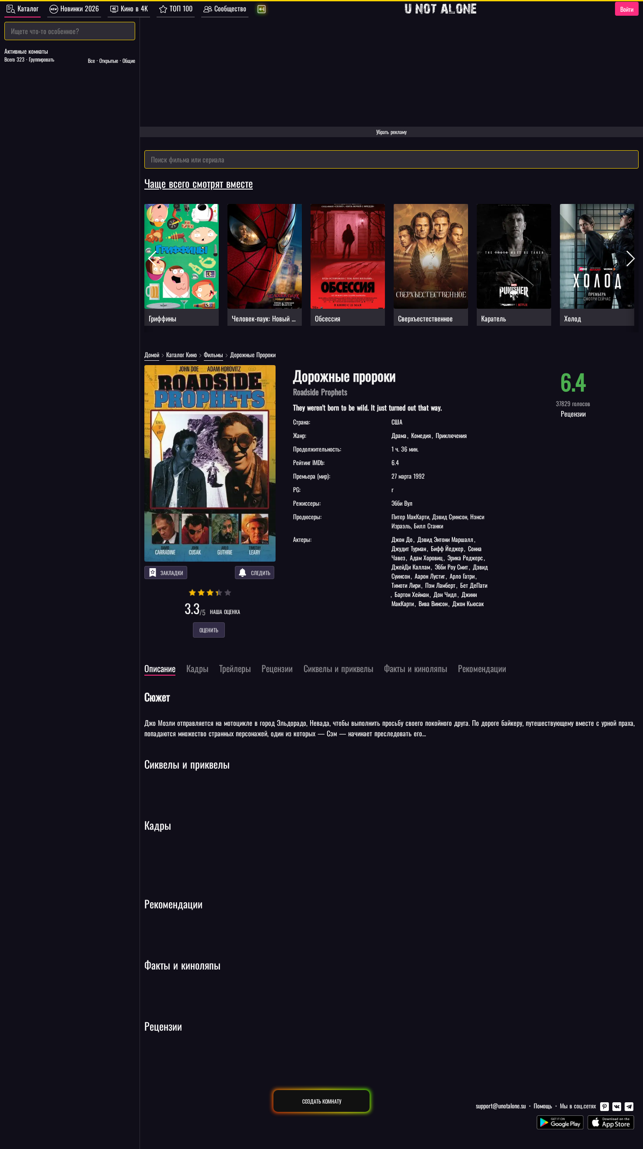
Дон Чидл (445, 594)
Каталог (26, 8)
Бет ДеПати (472, 585)
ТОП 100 (180, 8)
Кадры (157, 825)
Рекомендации (173, 903)
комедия (421, 435)
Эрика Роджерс (465, 557)
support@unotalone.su (501, 1105)
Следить (260, 572)
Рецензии (163, 1026)
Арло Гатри (462, 575)
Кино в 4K (133, 8)
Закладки (172, 572)
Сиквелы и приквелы (187, 764)
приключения (450, 435)
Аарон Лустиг (430, 575)
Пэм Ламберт (440, 585)
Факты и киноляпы (182, 965)
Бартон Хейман (411, 594)
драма (399, 435)
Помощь (543, 1105)
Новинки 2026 (78, 8)
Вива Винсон (433, 603)
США (396, 421)
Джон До (402, 539)
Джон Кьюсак (467, 603)
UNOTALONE (440, 8)
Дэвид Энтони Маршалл (445, 539)
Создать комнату (321, 1101)
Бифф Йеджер (447, 548)
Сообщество (229, 8)
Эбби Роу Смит (451, 566)
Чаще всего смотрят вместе (198, 183)
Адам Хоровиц (426, 557)
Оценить (208, 630)
